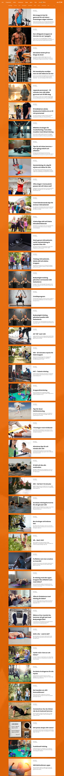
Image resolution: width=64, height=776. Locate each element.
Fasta (39, 5)
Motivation (30, 5)
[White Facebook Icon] (58, 2)
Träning (15, 5)
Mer (48, 5)
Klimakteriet (24, 5)
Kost (19, 5)
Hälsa (35, 5)
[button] (54, 5)
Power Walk (44, 5)
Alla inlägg (10, 5)
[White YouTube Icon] (61, 2)
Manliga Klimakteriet (36, 313)
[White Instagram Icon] (59, 2)
